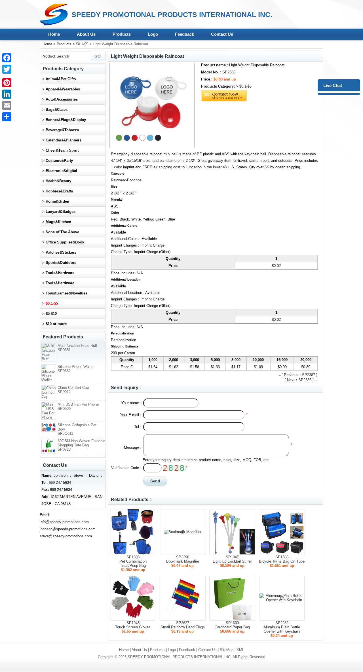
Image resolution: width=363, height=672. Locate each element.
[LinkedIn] (6, 94)
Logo (153, 34)
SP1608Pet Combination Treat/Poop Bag (133, 561)
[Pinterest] (6, 82)
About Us (86, 34)
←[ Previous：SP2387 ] (297, 375)
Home (54, 34)
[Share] (6, 116)
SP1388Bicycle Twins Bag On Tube (282, 559)
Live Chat (332, 85)
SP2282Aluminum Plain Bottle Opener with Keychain (281, 627)
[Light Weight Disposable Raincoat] (152, 105)
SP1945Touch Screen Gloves (133, 625)
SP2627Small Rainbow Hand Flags (183, 625)
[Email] (6, 105)
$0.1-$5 (82, 44)
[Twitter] (6, 69)
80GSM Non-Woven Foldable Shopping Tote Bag (81, 445)
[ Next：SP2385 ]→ (301, 380)
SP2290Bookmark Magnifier (182, 559)
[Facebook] (6, 57)
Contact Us (222, 34)
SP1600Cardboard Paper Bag (232, 625)
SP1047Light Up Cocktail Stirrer (232, 559)
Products (122, 34)
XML (240, 650)
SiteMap (226, 650)
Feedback (184, 34)
